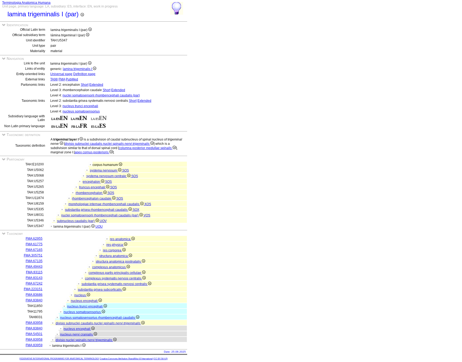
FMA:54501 (34, 334)
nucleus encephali (84, 301)
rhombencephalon (89, 193)
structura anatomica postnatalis (119, 261)
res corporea (112, 250)
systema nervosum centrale (106, 176)
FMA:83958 (34, 323)
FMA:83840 (34, 300)
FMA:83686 (34, 295)
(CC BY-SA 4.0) (160, 358)
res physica (115, 245)
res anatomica (120, 239)
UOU (99, 226)
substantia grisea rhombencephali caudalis (96, 210)
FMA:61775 (34, 244)
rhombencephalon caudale (92, 198)
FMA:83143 (34, 278)
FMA (62, 79)
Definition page (84, 74)
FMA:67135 (34, 261)
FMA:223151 (33, 289)
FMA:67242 (34, 283)
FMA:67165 (34, 250)
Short (84, 85)
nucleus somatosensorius (81, 111)
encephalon (92, 182)
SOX (136, 210)
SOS (125, 170)
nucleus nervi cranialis (77, 334)
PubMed (72, 79)
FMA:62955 (34, 238)
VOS (147, 215)
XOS (147, 204)
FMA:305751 (33, 255)
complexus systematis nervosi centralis (113, 278)
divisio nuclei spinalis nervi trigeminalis (84, 340)
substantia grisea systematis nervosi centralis (115, 284)
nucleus (80, 295)
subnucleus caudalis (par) (76, 221)
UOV (103, 221)
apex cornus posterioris (92, 152)
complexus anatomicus (109, 267)
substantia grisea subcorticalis (100, 289)
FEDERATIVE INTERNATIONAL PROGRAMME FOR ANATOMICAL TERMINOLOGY (59, 358)
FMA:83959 (34, 345)
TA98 (54, 79)
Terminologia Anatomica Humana (26, 3)
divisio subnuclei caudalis (107, 144)
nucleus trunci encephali (80, 106)
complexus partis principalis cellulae (115, 273)
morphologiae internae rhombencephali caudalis (104, 204)
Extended (96, 85)
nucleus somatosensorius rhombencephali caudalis (98, 318)
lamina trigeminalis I (78, 69)
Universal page (61, 74)
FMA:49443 (34, 266)
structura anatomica (114, 256)
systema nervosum (104, 170)
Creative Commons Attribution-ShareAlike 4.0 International (126, 358)
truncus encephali (92, 187)
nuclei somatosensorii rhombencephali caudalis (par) (101, 95)
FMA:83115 (34, 272)
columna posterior (145, 148)
